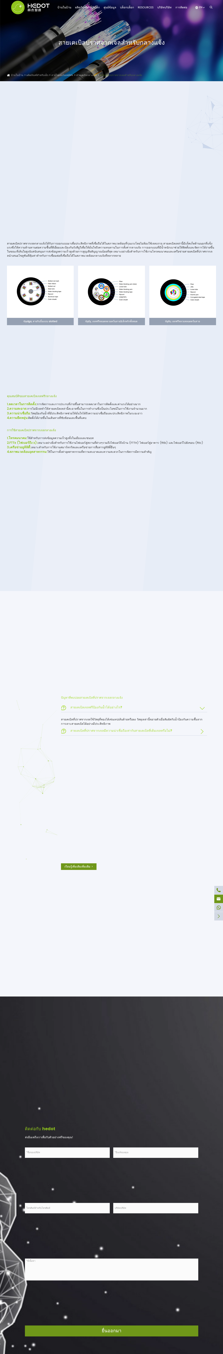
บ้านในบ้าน (64, 7)
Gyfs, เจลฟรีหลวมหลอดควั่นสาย (182, 321)
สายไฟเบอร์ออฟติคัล (62, 75)
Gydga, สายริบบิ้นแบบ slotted (40, 321)
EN (200, 7)
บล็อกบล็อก (127, 7)
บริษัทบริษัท (164, 7)
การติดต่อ (181, 7)
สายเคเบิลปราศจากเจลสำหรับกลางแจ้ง (121, 75)
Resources (145, 7)
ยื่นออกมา (111, 1331)
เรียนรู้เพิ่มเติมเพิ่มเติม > (78, 866)
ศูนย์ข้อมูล (110, 7)
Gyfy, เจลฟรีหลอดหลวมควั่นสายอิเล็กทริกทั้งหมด (111, 321)
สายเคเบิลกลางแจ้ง (86, 75)
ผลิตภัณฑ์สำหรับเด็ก (87, 7)
